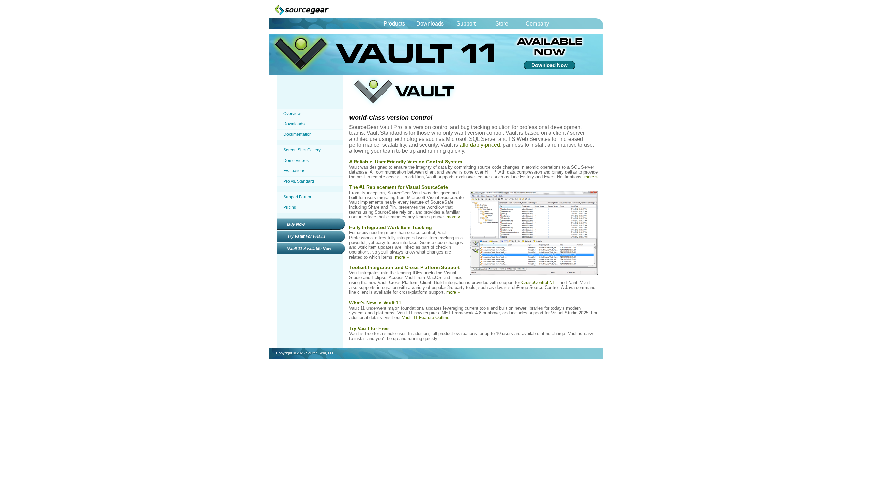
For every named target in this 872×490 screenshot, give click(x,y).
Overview (292, 113)
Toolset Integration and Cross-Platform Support (404, 267)
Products (394, 24)
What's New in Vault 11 (375, 302)
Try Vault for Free (369, 328)
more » (591, 176)
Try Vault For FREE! (306, 236)
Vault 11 (393, 54)
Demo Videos (296, 160)
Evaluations (294, 170)
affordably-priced (480, 145)
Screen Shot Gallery (302, 150)
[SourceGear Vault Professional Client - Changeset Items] (534, 273)
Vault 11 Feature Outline (425, 317)
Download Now (549, 65)
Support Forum (297, 197)
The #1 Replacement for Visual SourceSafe (398, 187)
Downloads (430, 24)
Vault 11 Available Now (309, 248)
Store (501, 24)
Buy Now (296, 224)
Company (537, 24)
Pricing (289, 207)
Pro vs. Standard (298, 181)
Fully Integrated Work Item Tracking (390, 227)
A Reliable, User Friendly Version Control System (405, 161)
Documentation (297, 134)
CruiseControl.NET (539, 282)
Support (466, 24)
